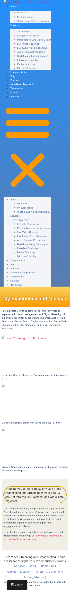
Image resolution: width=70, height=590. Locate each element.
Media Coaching (26, 64)
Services (15, 25)
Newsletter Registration (22, 84)
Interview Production (28, 60)
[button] (27, 146)
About (13, 6)
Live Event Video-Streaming (32, 47)
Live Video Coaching (28, 43)
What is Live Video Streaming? (33, 21)
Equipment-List (18, 72)
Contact (14, 92)
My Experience (25, 17)
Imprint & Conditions (49, 571)
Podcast (14, 80)
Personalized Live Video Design (34, 39)
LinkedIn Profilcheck (28, 35)
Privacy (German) (35, 577)
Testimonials (17, 88)
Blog (12, 76)
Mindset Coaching (27, 68)
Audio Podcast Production (31, 51)
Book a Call (16, 96)
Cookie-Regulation (19, 571)
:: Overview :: (24, 31)
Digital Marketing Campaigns (32, 56)
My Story (22, 12)
